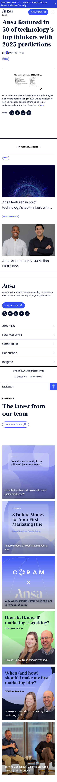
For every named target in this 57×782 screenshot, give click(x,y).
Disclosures (21, 376)
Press (5, 59)
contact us (38, 12)
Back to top (7, 386)
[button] (52, 12)
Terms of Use (35, 376)
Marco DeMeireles (16, 53)
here (41, 105)
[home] (7, 11)
